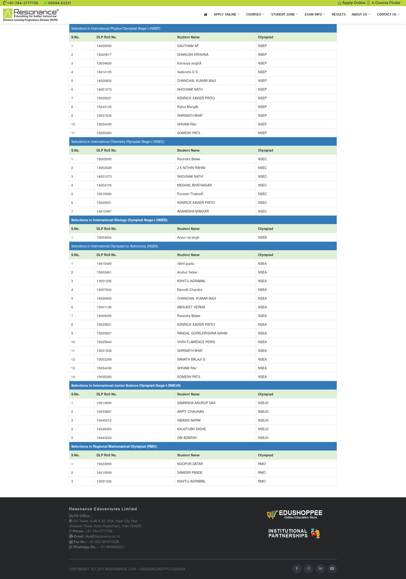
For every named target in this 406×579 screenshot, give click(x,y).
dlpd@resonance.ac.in (102, 536)
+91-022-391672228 (103, 541)
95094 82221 (59, 3)
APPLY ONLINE (225, 14)
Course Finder (387, 2)
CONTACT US (387, 14)
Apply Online (353, 2)
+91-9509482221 (112, 546)
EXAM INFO (314, 14)
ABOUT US (359, 14)
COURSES (254, 14)
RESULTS (339, 14)
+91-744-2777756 (22, 3)
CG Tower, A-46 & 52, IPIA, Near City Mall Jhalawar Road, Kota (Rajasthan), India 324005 (105, 523)
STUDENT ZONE (283, 14)
